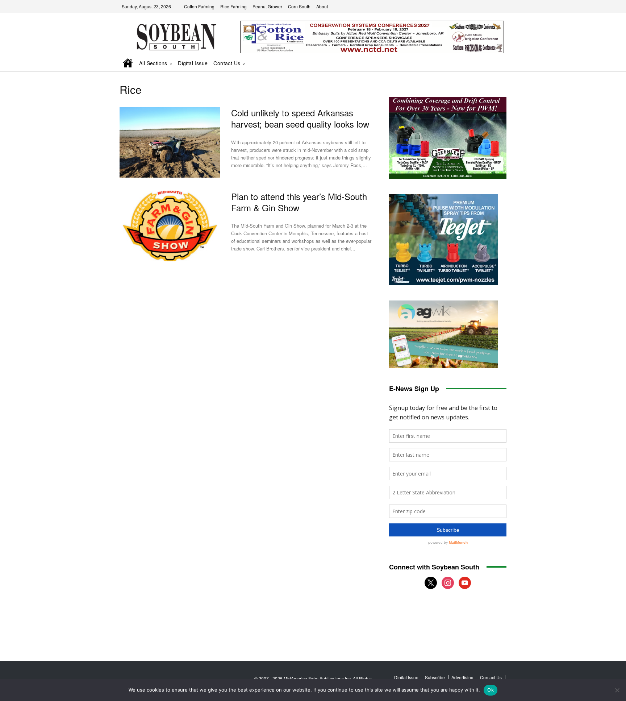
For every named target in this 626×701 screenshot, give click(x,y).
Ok (490, 690)
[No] (617, 690)
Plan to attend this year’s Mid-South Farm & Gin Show (299, 202)
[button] (490, 63)
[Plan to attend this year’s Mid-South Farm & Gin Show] (170, 226)
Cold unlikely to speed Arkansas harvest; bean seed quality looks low (300, 118)
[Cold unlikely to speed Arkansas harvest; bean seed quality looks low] (170, 142)
